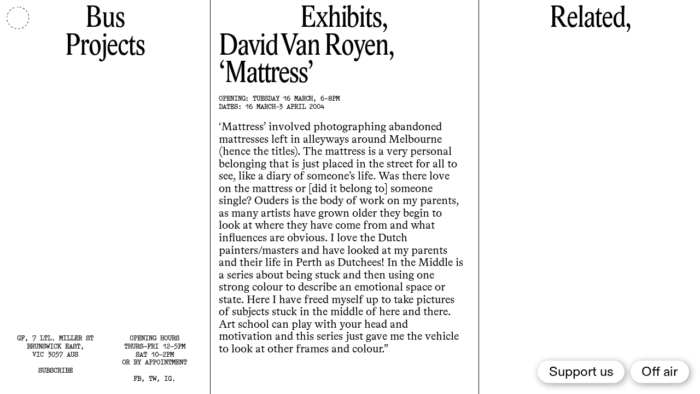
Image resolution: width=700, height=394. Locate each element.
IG (168, 378)
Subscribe (55, 370)
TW (152, 378)
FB (137, 378)
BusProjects (105, 32)
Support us (581, 372)
